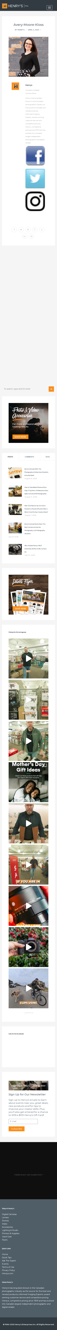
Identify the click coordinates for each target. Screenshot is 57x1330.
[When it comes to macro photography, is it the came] (28, 906)
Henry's (21, 30)
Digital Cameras (9, 1214)
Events (5, 1264)
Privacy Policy (8, 1270)
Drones (5, 1220)
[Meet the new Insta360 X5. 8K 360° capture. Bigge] (28, 988)
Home (5, 1254)
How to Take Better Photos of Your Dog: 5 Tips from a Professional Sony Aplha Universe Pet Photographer (36, 490)
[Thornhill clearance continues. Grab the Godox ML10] (28, 741)
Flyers (4, 1240)
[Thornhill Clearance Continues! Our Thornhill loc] (28, 658)
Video (4, 1224)
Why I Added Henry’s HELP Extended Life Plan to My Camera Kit (36, 549)
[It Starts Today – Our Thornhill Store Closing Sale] (28, 823)
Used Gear (7, 1236)
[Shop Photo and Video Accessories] (28, 423)
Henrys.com (7, 1273)
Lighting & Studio (10, 1230)
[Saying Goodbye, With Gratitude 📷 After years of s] (28, 865)
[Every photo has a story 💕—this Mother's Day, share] (28, 782)
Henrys (28, 85)
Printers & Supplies (10, 1233)
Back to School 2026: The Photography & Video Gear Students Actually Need (36, 472)
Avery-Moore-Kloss (29, 25)
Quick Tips (6, 1257)
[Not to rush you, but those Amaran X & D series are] (28, 700)
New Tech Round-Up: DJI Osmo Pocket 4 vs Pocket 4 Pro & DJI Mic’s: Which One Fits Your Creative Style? (36, 509)
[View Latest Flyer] (28, 595)
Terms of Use (8, 1267)
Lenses (5, 1217)
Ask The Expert (9, 1261)
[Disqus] (28, 284)
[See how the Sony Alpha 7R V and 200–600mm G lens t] (28, 947)
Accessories (7, 1227)
